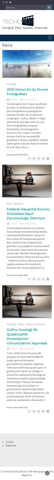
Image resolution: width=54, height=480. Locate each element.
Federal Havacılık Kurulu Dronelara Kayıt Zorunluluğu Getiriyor (28, 213)
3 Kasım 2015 (28, 349)
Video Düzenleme (35, 324)
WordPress (20, 471)
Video (21, 324)
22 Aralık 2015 (29, 100)
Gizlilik (10, 442)
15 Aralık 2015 (29, 224)
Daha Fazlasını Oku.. (18, 155)
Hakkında (11, 445)
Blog (9, 203)
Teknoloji (18, 203)
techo (14, 100)
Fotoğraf (11, 84)
